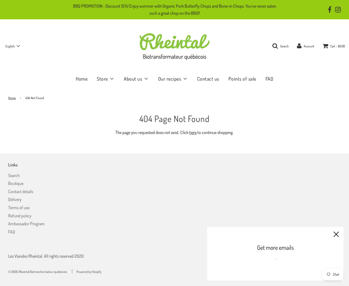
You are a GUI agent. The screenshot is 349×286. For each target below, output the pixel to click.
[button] (12, 46)
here (193, 132)
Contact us (208, 79)
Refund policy (19, 215)
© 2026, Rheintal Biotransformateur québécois (37, 272)
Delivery (15, 199)
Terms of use (18, 207)
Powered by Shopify (88, 272)
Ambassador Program (26, 223)
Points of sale (242, 79)
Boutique (15, 183)
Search (14, 175)
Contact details (20, 191)
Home (82, 79)
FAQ (269, 79)
